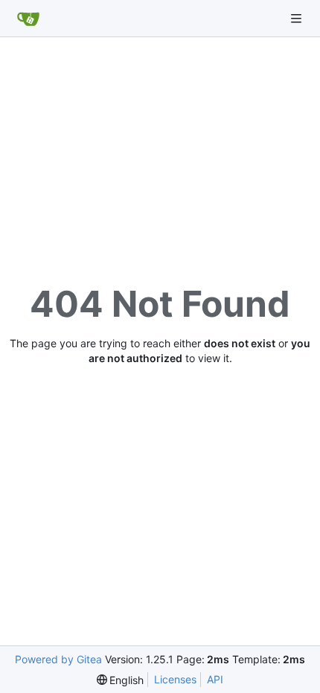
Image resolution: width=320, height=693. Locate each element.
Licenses (175, 679)
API (215, 679)
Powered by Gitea (58, 659)
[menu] (120, 680)
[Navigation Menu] (298, 18)
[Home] (28, 18)
